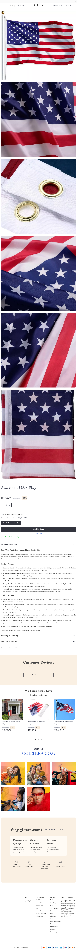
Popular (21, 5)
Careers (52, 911)
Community (53, 932)
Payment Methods (40, 913)
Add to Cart (38, 529)
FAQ (36, 908)
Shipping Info (39, 905)
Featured (68, 5)
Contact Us (38, 903)
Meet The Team (54, 908)
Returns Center (39, 911)
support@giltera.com (29, 901)
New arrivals (57, 5)
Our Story (53, 903)
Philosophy (53, 929)
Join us (38, 749)
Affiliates (52, 919)
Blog (51, 905)
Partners (52, 924)
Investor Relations (55, 921)
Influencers (53, 916)
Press (51, 913)
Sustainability (54, 926)
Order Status (39, 916)
